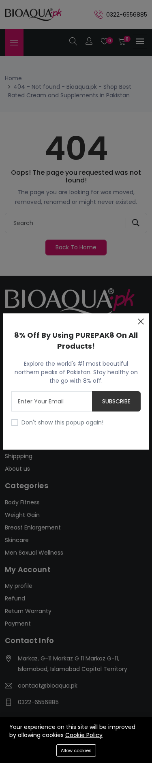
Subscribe (116, 401)
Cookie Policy (84, 735)
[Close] (141, 321)
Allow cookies (76, 750)
